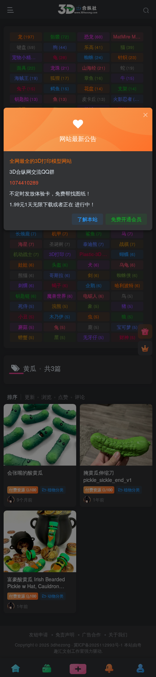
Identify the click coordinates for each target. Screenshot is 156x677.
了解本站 (87, 219)
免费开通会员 (126, 219)
